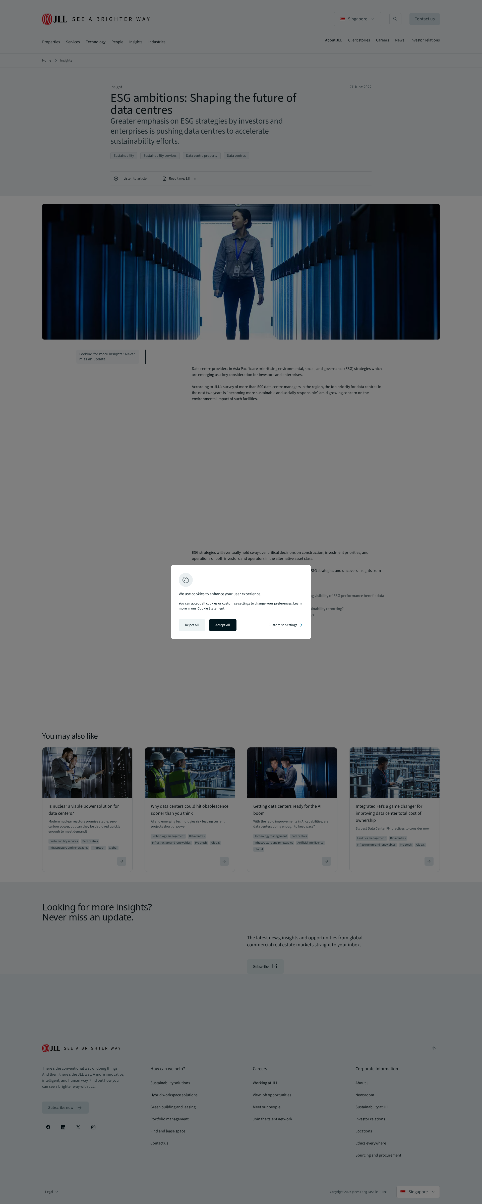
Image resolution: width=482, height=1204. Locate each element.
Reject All (192, 625)
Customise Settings (286, 625)
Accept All (222, 625)
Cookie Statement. (211, 608)
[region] (241, 602)
